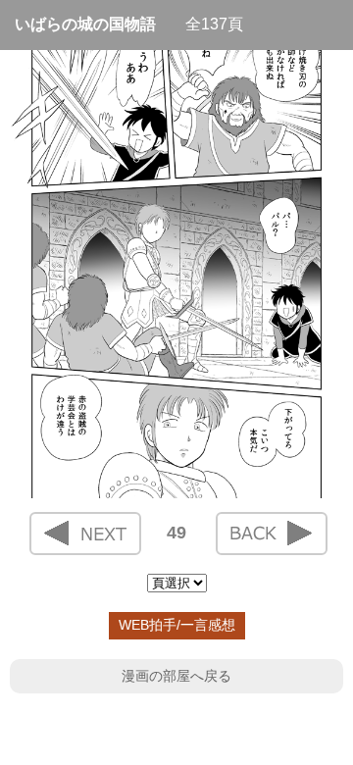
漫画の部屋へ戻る (176, 676)
